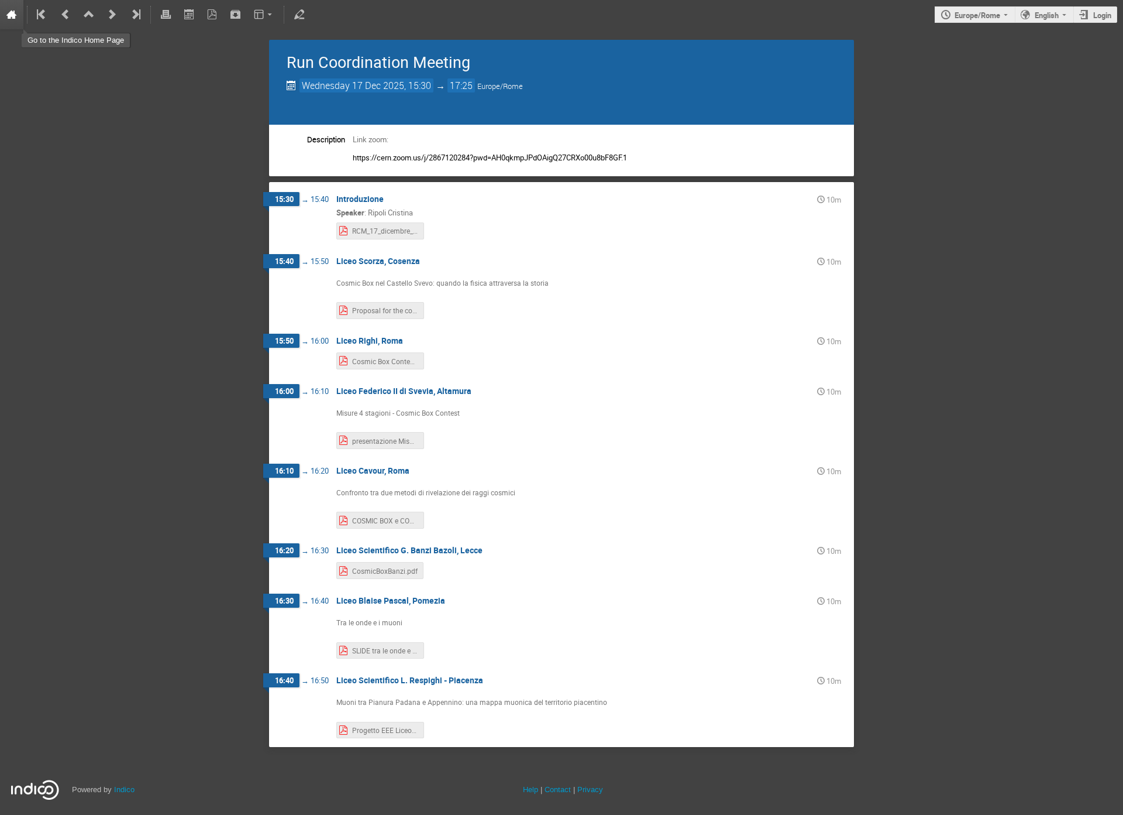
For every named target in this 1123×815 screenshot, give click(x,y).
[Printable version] (165, 14)
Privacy (590, 790)
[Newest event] (135, 14)
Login (1102, 15)
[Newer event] (112, 14)
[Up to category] (89, 14)
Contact (558, 790)
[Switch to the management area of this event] (299, 14)
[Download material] (235, 14)
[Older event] (65, 14)
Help (530, 790)
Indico (124, 790)
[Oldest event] (42, 14)
